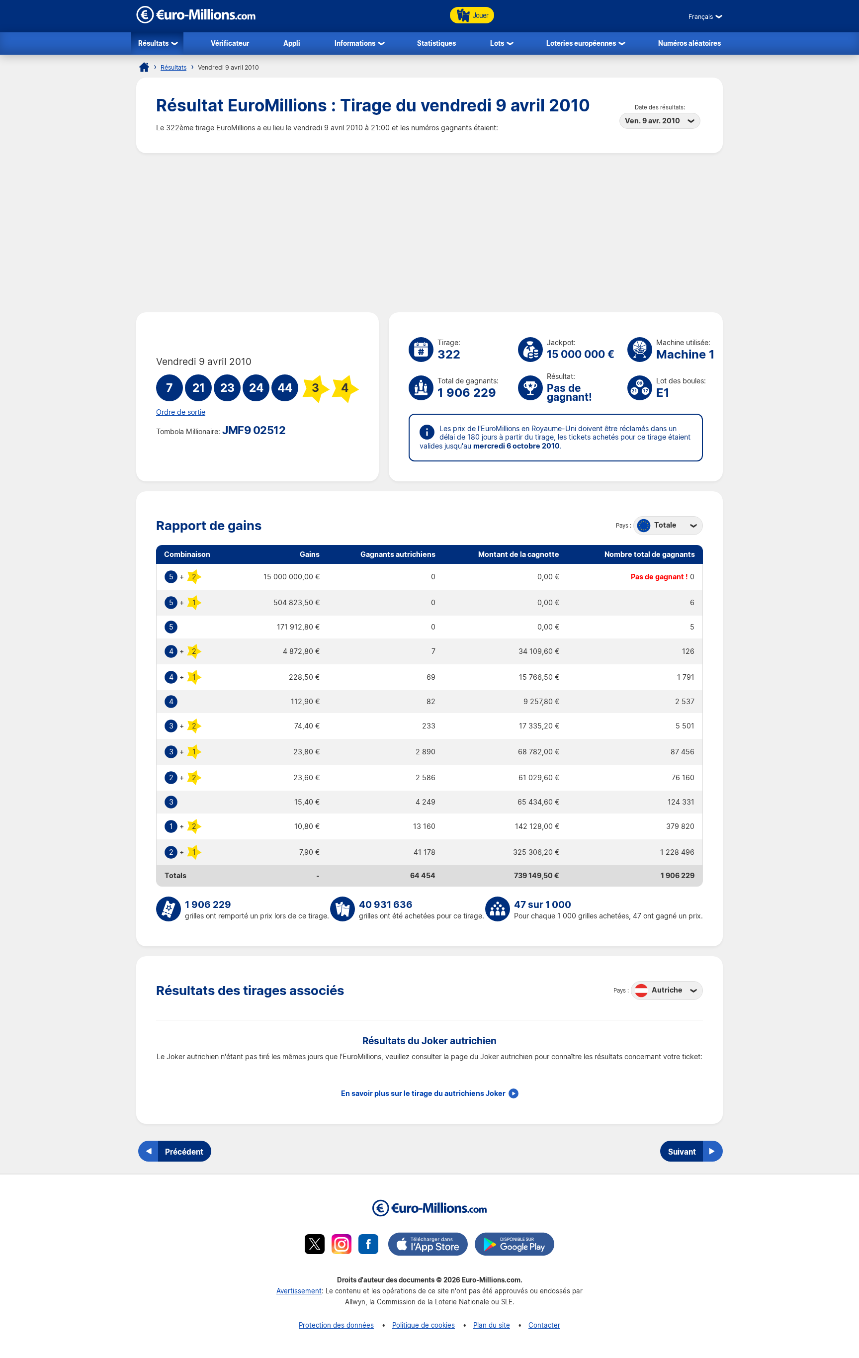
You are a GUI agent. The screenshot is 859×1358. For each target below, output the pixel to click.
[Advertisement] (429, 232)
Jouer (480, 15)
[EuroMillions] (196, 20)
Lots (497, 43)
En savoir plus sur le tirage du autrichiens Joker (423, 1093)
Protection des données (336, 1325)
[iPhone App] (428, 1245)
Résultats (153, 43)
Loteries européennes (581, 43)
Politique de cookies (423, 1325)
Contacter (544, 1325)
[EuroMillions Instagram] (341, 1246)
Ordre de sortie (180, 412)
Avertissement (299, 1290)
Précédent (184, 1152)
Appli (291, 43)
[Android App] (514, 1245)
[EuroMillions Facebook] (368, 1246)
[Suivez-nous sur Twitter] (314, 1246)
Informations (355, 43)
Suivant (682, 1152)
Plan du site (491, 1325)
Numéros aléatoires (689, 43)
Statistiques (436, 43)
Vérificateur (230, 43)
